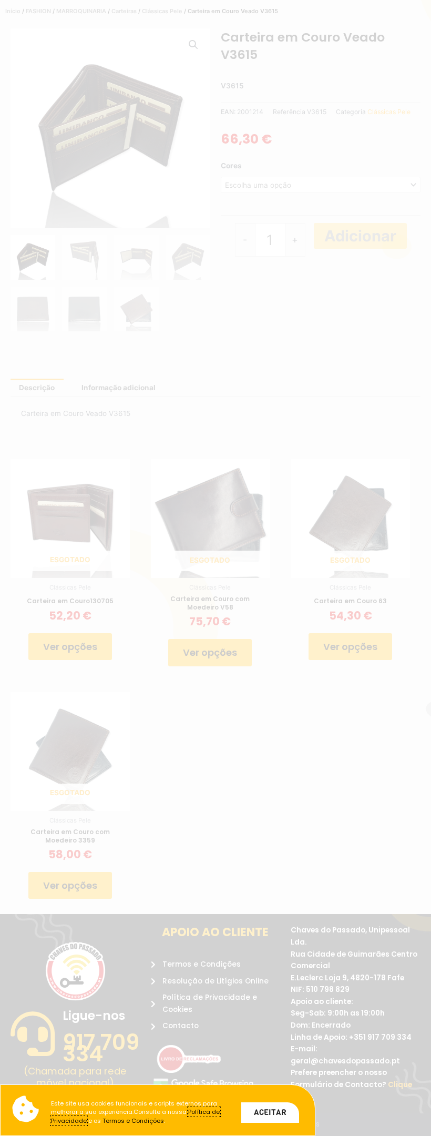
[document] (215, 568)
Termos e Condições (133, 1121)
